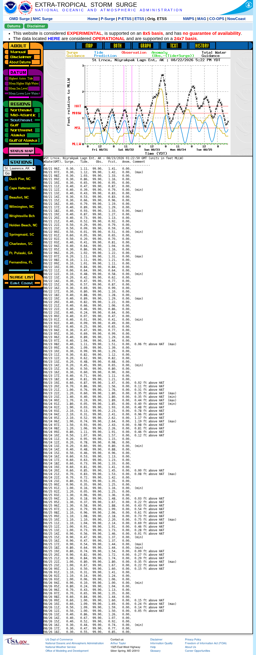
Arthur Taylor (118, 643)
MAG (201, 19)
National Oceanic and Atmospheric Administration (75, 643)
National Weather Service (61, 647)
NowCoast (236, 19)
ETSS (139, 19)
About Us (190, 647)
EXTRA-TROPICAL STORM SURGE (86, 4)
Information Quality (161, 643)
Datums (13, 26)
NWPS (188, 19)
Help (153, 647)
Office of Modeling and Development (67, 650)
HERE (54, 38)
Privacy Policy (193, 639)
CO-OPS (216, 19)
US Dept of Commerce (59, 639)
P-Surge (108, 19)
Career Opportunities (197, 650)
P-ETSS (125, 19)
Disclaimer (36, 26)
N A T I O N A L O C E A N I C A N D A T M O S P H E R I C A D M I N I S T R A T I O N (108, 10)
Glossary (155, 650)
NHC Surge (42, 19)
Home (93, 19)
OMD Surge (19, 19)
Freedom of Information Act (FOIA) (206, 643)
